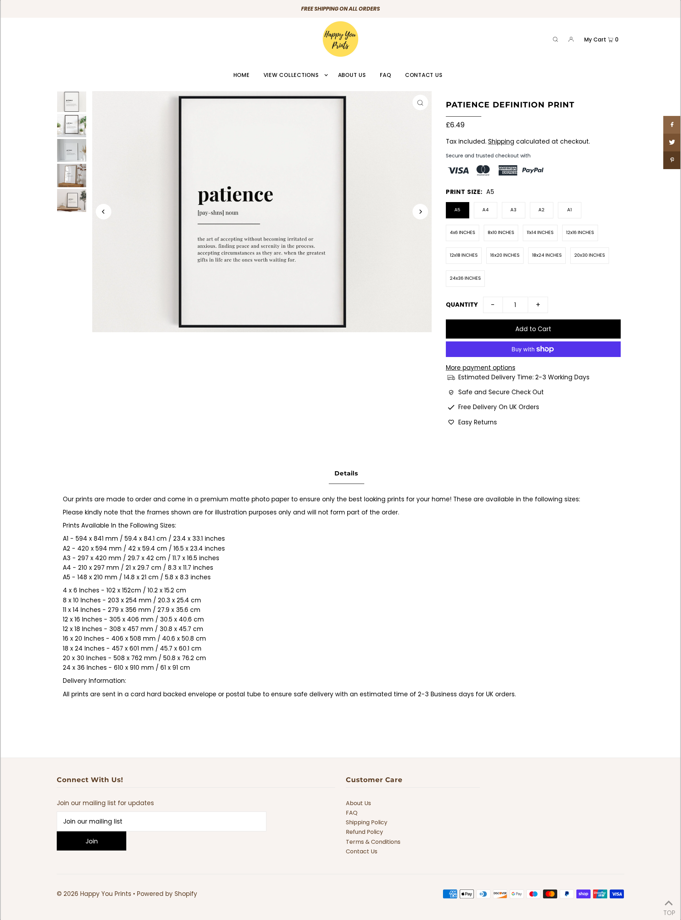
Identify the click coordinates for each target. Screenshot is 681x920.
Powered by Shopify (167, 894)
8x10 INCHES (501, 232)
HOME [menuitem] (241, 75)
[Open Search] (555, 39)
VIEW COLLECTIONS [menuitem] (291, 75)
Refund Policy (364, 832)
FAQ (352, 813)
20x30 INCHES (589, 255)
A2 (541, 209)
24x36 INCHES (465, 278)
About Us (358, 803)
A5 (457, 209)
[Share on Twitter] (672, 142)
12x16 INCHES (580, 232)
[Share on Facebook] (672, 125)
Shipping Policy (366, 822)
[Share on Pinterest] (672, 160)
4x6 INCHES (462, 232)
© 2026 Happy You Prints (94, 894)
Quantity (462, 304)
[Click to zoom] (420, 102)
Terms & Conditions (373, 842)
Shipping (501, 141)
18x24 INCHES (547, 255)
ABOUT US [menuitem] (352, 75)
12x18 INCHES (464, 255)
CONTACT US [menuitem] (424, 75)
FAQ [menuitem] (385, 75)
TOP (668, 911)
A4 (485, 209)
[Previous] (103, 211)
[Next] (420, 211)
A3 (513, 209)
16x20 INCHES (505, 255)
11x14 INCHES (540, 232)
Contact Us (361, 851)
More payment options (480, 367)
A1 (569, 209)
